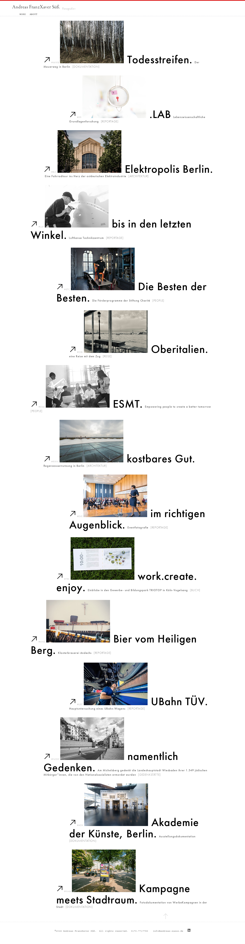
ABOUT (33, 14)
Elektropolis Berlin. (169, 169)
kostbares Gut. (161, 458)
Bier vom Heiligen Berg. (114, 644)
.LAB (160, 114)
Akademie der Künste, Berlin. (134, 827)
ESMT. (128, 404)
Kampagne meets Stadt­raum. (123, 894)
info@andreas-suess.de (168, 931)
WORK (23, 14)
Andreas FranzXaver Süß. (36, 7)
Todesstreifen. (159, 59)
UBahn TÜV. (179, 701)
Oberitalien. (179, 349)
